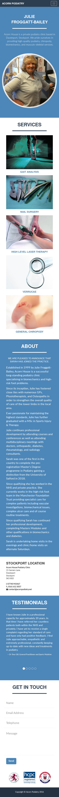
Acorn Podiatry (13, 3)
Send (11, 761)
